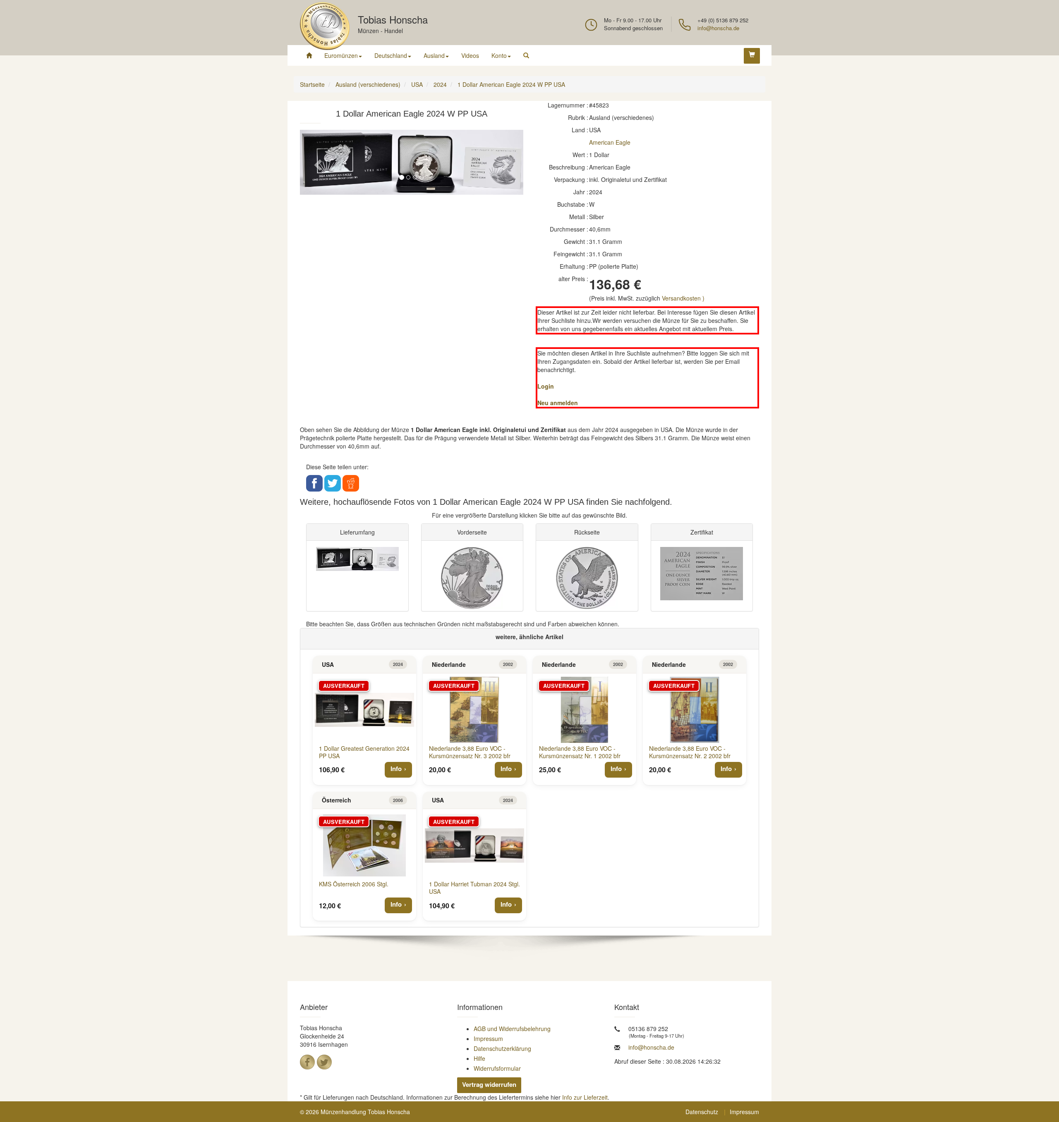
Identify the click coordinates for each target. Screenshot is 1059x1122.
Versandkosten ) (683, 298)
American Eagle (609, 142)
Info (396, 768)
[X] (324, 1062)
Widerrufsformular (497, 1068)
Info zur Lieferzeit (585, 1097)
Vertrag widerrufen (489, 1084)
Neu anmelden (557, 403)
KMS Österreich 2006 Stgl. (353, 884)
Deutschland (390, 55)
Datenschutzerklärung (502, 1048)
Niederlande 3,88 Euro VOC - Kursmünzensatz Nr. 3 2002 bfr (469, 752)
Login (545, 386)
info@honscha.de (718, 28)
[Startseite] (309, 55)
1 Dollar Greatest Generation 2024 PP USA (364, 752)
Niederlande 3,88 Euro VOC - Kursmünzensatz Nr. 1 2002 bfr (580, 752)
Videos (470, 55)
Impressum (488, 1038)
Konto (499, 55)
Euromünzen (341, 55)
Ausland (434, 55)
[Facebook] (307, 1062)
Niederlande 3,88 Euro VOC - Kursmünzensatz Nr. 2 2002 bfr (690, 752)
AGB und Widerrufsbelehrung (512, 1028)
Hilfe (479, 1058)
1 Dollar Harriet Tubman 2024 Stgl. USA (474, 887)
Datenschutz (701, 1112)
